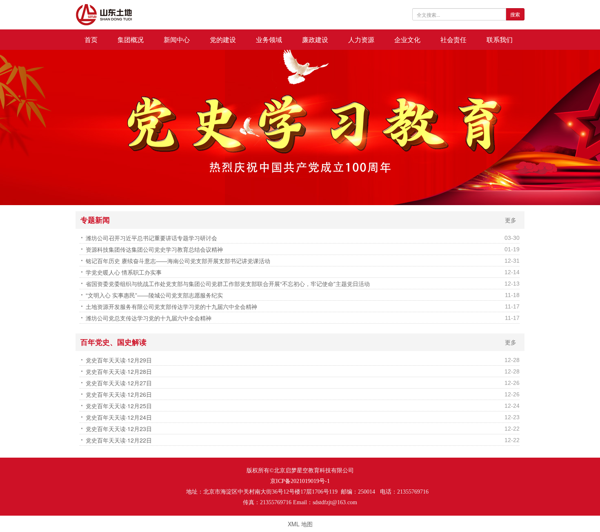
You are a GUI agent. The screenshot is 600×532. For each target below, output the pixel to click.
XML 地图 (300, 524)
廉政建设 (315, 39)
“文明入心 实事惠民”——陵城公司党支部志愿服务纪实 (154, 295)
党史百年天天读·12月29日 (119, 360)
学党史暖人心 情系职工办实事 (124, 272)
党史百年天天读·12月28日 (119, 371)
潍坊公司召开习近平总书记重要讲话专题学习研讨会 (151, 238)
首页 (91, 39)
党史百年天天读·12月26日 (119, 394)
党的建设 (223, 39)
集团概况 (131, 39)
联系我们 (500, 39)
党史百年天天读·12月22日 (119, 440)
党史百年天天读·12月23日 (119, 429)
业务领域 (269, 39)
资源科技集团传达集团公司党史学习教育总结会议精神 (154, 249)
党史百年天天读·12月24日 (119, 417)
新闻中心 (177, 39)
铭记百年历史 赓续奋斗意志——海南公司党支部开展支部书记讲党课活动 (178, 261)
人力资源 (361, 39)
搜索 (515, 14)
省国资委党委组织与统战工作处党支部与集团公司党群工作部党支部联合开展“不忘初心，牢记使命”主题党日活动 (228, 283)
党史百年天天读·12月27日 (119, 383)
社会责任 (453, 39)
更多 (510, 220)
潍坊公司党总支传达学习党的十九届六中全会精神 (148, 318)
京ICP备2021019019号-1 (300, 481)
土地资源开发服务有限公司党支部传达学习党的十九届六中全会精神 (171, 306)
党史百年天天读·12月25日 (119, 406)
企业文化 (407, 39)
